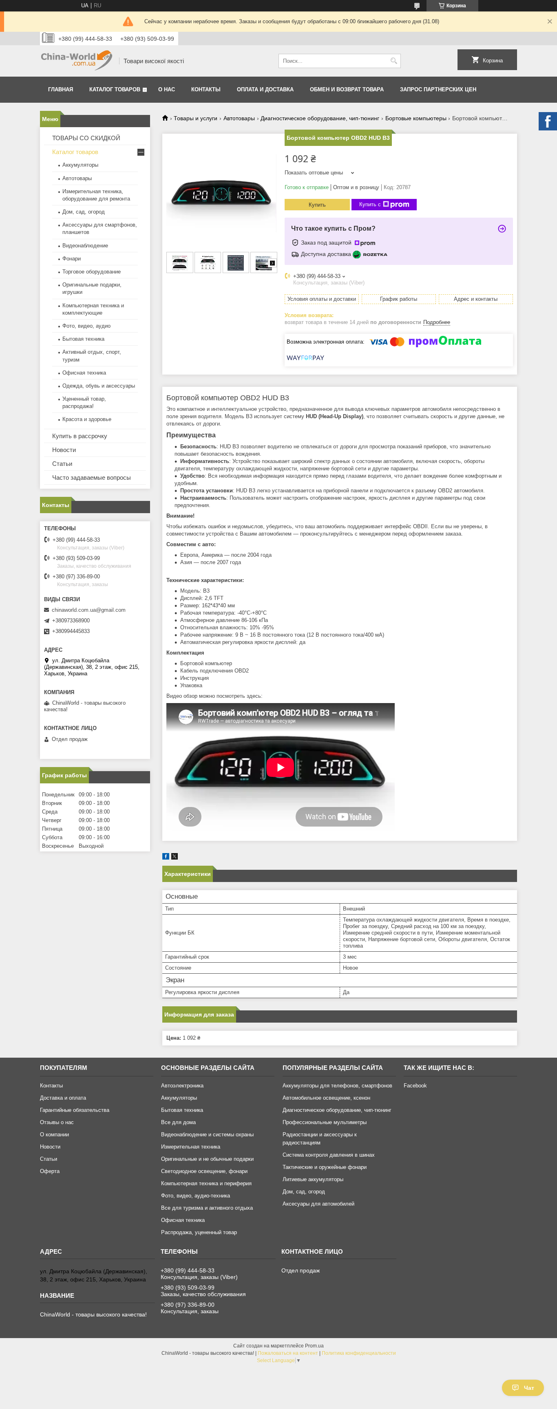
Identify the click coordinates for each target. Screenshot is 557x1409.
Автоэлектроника (182, 1086)
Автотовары (239, 118)
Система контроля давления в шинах (329, 1155)
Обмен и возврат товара (347, 89)
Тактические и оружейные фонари (325, 1167)
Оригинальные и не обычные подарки (207, 1159)
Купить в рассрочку (79, 435)
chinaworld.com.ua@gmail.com (89, 610)
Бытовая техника (83, 339)
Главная (60, 89)
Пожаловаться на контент (288, 1353)
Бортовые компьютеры (415, 118)
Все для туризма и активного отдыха (207, 1208)
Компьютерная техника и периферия (206, 1183)
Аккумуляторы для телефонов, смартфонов (337, 1086)
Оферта (50, 1171)
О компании (54, 1134)
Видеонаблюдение (85, 246)
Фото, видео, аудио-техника (195, 1196)
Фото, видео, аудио (86, 326)
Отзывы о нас (57, 1122)
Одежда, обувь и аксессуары (98, 386)
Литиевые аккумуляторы (313, 1179)
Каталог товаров (114, 89)
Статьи (62, 463)
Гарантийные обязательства (74, 1110)
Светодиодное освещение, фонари (204, 1171)
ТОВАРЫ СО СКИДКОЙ (86, 138)
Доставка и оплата (63, 1098)
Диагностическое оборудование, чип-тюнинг (320, 118)
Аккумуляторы (80, 165)
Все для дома (178, 1122)
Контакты (206, 89)
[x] (174, 858)
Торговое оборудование (91, 272)
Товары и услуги (195, 118)
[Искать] (394, 61)
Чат (529, 1388)
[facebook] (165, 858)
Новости (64, 449)
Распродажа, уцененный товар (199, 1232)
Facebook (415, 1086)
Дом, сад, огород (83, 212)
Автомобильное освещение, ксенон (326, 1098)
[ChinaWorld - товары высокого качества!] (76, 61)
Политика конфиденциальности (359, 1353)
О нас (166, 89)
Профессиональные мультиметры (325, 1122)
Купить (317, 205)
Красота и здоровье (86, 419)
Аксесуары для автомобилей (318, 1204)
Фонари (71, 259)
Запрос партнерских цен (438, 89)
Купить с (370, 204)
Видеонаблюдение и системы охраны (207, 1134)
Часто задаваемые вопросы (91, 477)
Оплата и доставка (265, 89)
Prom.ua (314, 1346)
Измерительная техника (190, 1147)
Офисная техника (84, 373)
